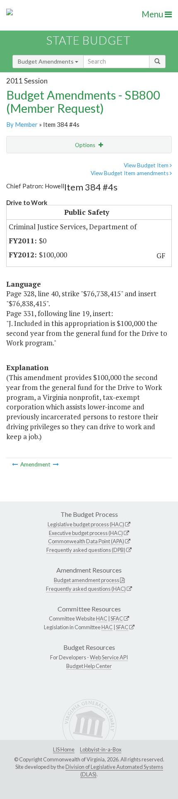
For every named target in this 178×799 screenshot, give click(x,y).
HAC (101, 618)
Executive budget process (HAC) (86, 533)
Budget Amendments (46, 61)
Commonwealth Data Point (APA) (86, 541)
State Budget (88, 40)
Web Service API (109, 657)
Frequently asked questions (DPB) (85, 550)
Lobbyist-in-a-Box (100, 749)
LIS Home (64, 749)
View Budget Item (147, 165)
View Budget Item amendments (130, 173)
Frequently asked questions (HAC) (86, 588)
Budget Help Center (89, 666)
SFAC (117, 618)
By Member (22, 124)
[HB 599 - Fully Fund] (56, 464)
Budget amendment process (86, 580)
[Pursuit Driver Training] (15, 464)
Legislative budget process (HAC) (86, 524)
